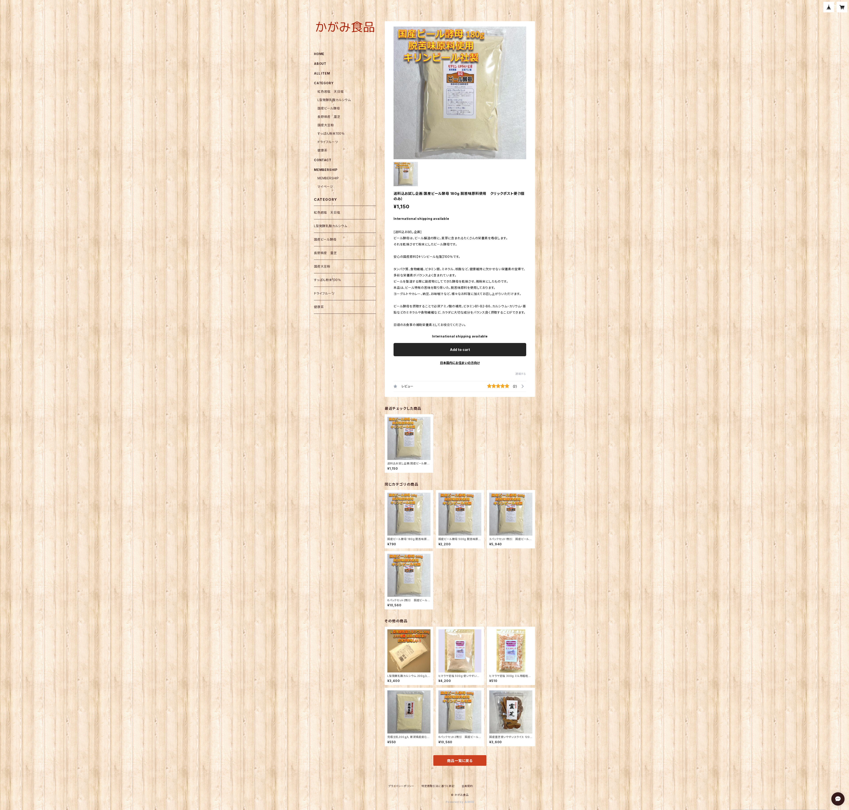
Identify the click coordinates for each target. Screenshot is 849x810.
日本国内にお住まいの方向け (460, 363)
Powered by (455, 802)
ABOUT (320, 63)
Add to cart (460, 349)
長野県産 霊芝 (328, 117)
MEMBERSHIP (328, 178)
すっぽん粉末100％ (331, 133)
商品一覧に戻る (460, 760)
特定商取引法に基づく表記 (438, 786)
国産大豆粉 (325, 125)
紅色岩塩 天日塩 (330, 91)
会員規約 (467, 786)
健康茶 (322, 150)
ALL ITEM (322, 73)
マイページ (325, 186)
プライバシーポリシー (401, 786)
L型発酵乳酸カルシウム (334, 100)
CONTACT (322, 160)
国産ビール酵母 (328, 108)
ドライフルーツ (327, 142)
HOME (319, 54)
